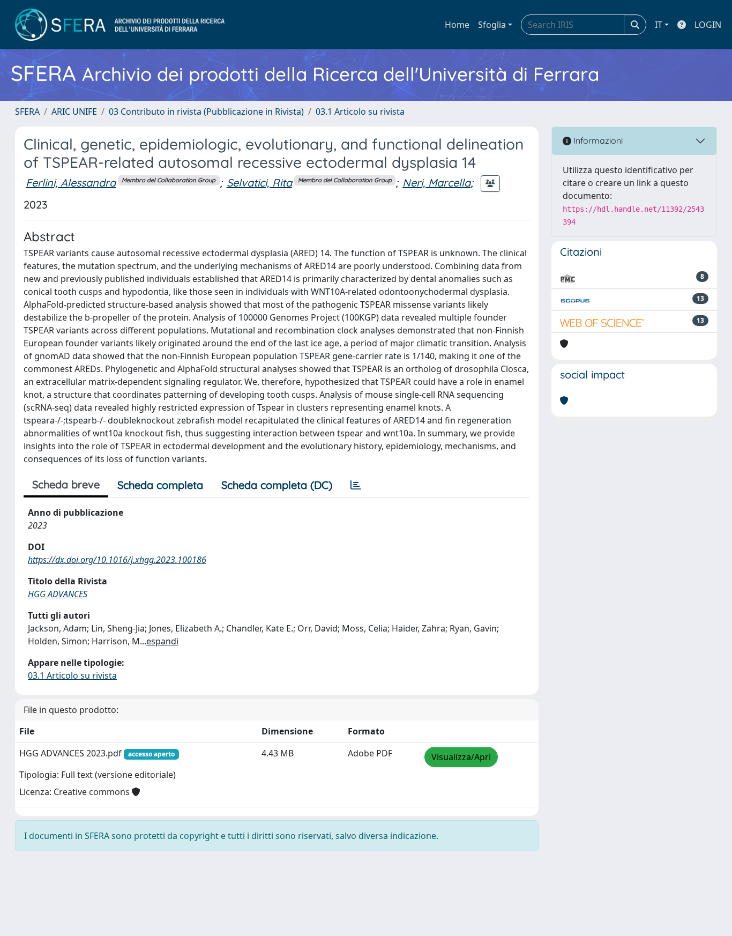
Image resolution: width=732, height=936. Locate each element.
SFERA (27, 111)
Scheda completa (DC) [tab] (276, 485)
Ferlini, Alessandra (71, 182)
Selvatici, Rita (259, 182)
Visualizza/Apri (461, 757)
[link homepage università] (119, 24)
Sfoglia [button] (492, 25)
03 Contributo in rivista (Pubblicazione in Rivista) (206, 111)
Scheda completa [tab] (160, 485)
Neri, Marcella (436, 182)
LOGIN (707, 25)
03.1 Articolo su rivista (360, 111)
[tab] (355, 485)
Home (457, 25)
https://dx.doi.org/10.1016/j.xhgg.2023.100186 (117, 560)
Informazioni (597, 140)
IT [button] (658, 25)
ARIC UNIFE (74, 111)
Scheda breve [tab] (66, 484)
